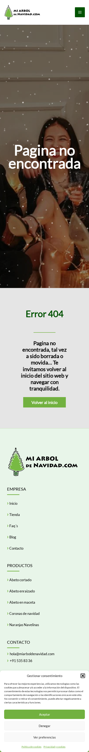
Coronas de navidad (24, 613)
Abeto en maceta (22, 602)
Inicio (13, 503)
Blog (12, 537)
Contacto (16, 548)
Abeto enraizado (22, 591)
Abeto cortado (20, 580)
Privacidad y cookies (54, 746)
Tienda (14, 514)
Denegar (45, 726)
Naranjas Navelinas (24, 625)
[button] (83, 676)
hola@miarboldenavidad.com (32, 654)
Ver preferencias (44, 737)
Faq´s (13, 526)
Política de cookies (31, 746)
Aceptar (44, 714)
